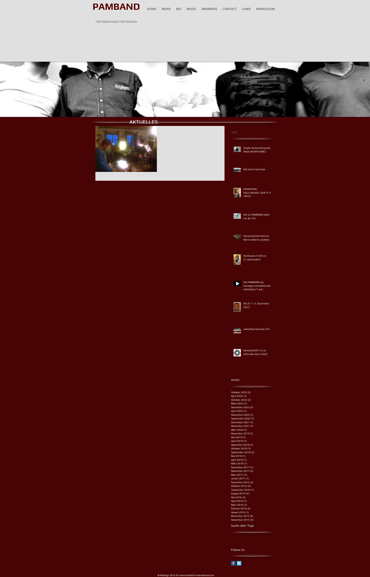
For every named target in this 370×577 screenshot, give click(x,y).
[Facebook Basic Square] (233, 563)
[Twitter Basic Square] (239, 563)
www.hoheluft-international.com (196, 575)
